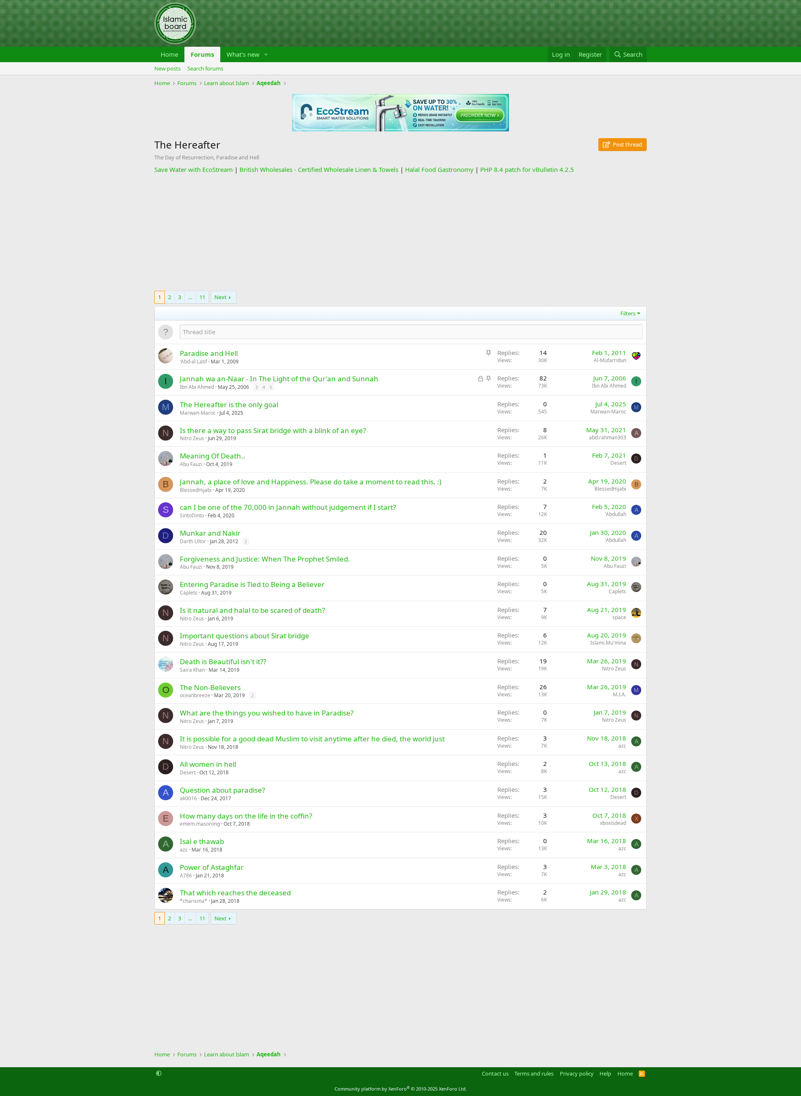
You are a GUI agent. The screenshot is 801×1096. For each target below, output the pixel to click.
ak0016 (188, 798)
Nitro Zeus (192, 438)
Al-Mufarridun (610, 360)
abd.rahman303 (607, 437)
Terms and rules (534, 1073)
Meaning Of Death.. (212, 456)
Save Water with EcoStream (193, 169)
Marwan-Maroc (198, 412)
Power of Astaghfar (212, 867)
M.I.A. (619, 694)
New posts (167, 68)
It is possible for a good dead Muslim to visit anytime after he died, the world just (312, 738)
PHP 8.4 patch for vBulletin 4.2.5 (527, 169)
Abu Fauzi (191, 464)
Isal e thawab (202, 841)
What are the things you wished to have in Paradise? (266, 713)
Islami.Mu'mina (608, 642)
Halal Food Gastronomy (439, 169)
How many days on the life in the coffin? (246, 816)
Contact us (495, 1073)
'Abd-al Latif (193, 361)
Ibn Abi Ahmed (197, 387)
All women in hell (208, 764)
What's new (243, 54)
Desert (618, 462)
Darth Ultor (193, 541)
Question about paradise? (222, 790)
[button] (266, 54)
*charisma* (193, 901)
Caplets (188, 592)
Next (220, 297)
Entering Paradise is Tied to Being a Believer (252, 584)
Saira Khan (192, 669)
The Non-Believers (210, 687)
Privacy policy (577, 1073)
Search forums (205, 68)
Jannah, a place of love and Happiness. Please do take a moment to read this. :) (310, 481)
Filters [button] (627, 313)
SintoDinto (192, 515)
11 (202, 297)
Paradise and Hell (209, 353)
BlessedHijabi (196, 490)
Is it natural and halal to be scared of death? (252, 610)
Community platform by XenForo (401, 1089)
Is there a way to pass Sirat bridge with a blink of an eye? (273, 430)
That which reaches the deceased (235, 892)
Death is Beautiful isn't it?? (223, 661)
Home (169, 54)
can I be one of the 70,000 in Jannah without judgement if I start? (288, 507)
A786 (186, 875)
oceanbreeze (195, 695)
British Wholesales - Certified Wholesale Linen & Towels (318, 169)
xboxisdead (613, 822)
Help (605, 1073)
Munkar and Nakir (210, 533)
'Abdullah (615, 514)
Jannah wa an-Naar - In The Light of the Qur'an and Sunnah (279, 378)
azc (622, 745)
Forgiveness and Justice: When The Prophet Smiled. (265, 559)
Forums (202, 54)
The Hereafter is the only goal (229, 404)
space (619, 617)
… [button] (190, 297)
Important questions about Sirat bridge (244, 635)
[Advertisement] (400, 232)
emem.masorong (200, 823)
